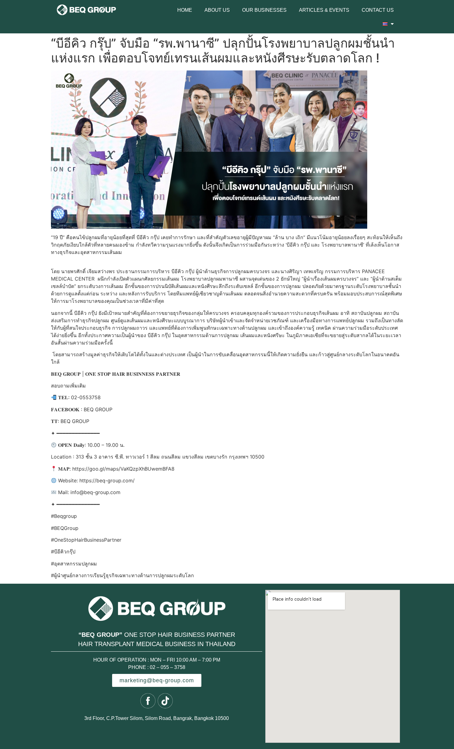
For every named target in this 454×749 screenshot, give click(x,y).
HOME (184, 10)
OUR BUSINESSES (264, 10)
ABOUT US (217, 10)
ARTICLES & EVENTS (324, 10)
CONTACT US (378, 10)
